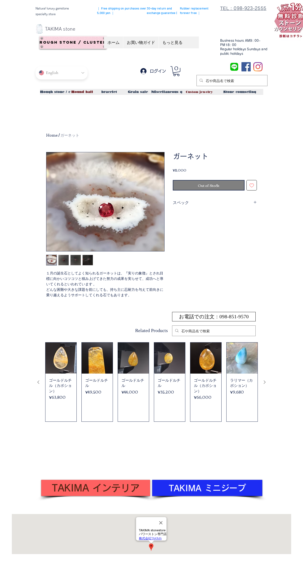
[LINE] (234, 66)
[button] (176, 71)
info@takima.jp (67, 469)
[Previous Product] (38, 382)
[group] (151, 382)
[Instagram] (258, 66)
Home (52, 135)
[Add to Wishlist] (251, 185)
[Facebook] (246, 66)
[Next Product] (264, 382)
